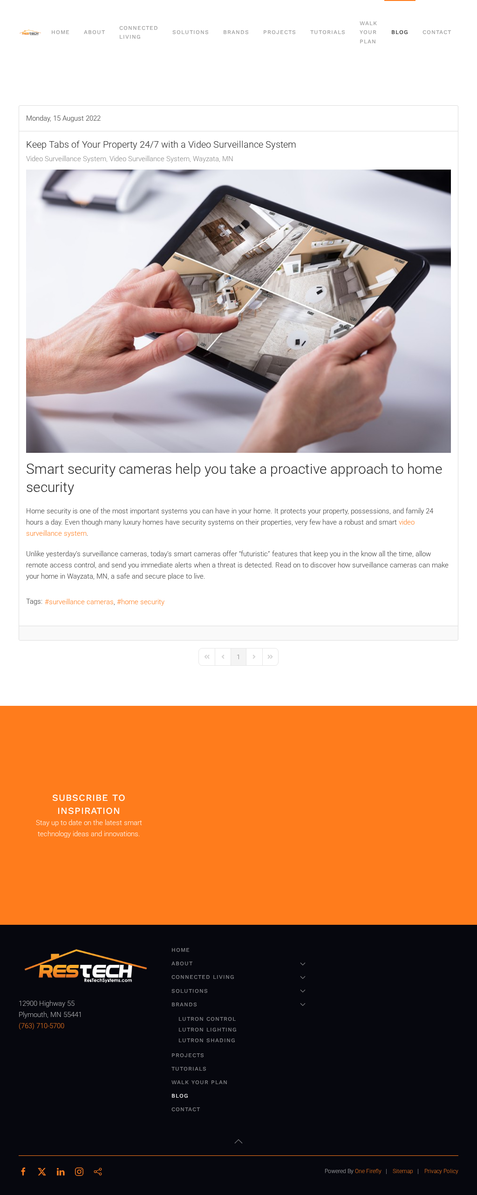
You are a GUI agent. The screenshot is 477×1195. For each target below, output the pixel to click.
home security (142, 602)
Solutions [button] (190, 32)
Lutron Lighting (207, 1029)
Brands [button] (236, 32)
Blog (400, 32)
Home (60, 32)
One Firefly (368, 1171)
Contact (436, 32)
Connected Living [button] (138, 32)
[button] (238, 1141)
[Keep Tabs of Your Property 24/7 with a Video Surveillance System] (238, 311)
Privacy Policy (441, 1171)
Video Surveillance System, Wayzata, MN (171, 159)
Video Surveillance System (66, 159)
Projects (279, 32)
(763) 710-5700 (41, 1026)
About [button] (94, 32)
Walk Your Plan (368, 32)
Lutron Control (207, 1019)
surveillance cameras (81, 602)
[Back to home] (31, 32)
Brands (184, 1004)
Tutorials (328, 32)
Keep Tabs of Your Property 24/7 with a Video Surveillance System (161, 144)
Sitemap (403, 1171)
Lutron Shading (207, 1040)
